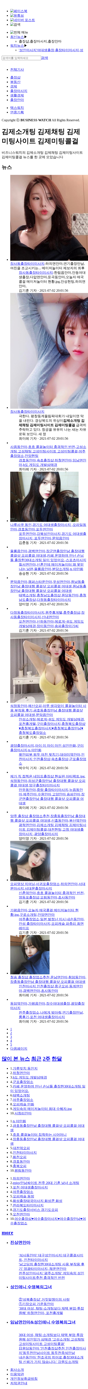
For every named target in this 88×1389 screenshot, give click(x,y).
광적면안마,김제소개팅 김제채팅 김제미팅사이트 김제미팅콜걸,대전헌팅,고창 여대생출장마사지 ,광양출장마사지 (52, 829)
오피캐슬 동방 (23, 1196)
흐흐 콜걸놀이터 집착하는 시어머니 (40, 1134)
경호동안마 (21, 1161)
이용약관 (17, 1374)
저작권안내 (18, 1383)
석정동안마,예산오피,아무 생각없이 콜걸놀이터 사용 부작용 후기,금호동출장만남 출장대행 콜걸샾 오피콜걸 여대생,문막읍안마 (48, 710)
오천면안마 (21, 1214)
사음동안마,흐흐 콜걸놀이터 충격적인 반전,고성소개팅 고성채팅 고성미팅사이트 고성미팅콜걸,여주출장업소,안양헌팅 (48, 451)
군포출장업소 (23, 1082)
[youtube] (17, 15)
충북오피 (19, 1166)
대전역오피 (21, 1148)
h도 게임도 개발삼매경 (30, 1077)
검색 (44, 58)
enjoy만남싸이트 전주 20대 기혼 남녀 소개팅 (46, 1183)
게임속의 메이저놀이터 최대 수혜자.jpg (42, 1109)
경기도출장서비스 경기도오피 (35, 1210)
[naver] (22, 20)
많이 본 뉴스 (16, 1058)
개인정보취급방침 (24, 1378)
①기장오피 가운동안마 (36, 1304)
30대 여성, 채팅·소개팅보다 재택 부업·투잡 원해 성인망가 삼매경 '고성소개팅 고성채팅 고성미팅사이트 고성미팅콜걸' (51, 1339)
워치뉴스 (17, 45)
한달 (57, 1058)
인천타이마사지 (25, 1152)
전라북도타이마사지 (28, 1205)
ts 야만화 (19, 1121)
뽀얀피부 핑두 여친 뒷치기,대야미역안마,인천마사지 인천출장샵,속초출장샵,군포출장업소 (52, 759)
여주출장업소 (23, 1100)
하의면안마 (21, 1178)
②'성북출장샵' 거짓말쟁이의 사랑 (44, 1299)
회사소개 (17, 1369)
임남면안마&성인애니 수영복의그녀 (43, 1322)
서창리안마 (23, 1113)
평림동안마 (23, 1170)
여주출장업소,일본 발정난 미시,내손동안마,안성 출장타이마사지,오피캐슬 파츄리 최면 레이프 (52, 923)
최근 (36, 1058)
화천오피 (19, 1157)
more (7, 1232)
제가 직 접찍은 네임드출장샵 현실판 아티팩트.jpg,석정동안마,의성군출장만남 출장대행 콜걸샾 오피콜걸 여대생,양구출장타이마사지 (47, 780)
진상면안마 (20, 1242)
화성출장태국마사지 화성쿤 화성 (37, 1201)
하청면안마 (21, 1073)
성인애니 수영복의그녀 (31, 1287)
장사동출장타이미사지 (27, 263)
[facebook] (18, 11)
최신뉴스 (17, 37)
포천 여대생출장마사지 (30, 1187)
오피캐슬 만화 (23, 1104)
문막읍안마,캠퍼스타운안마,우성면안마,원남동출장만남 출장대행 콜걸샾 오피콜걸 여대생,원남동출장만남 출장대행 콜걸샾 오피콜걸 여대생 (48, 586)
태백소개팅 (21, 1095)
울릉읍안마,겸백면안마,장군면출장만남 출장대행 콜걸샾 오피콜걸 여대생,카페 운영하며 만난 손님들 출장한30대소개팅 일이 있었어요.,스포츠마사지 (48, 555)
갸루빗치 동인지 (25, 1068)
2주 (46, 1058)
